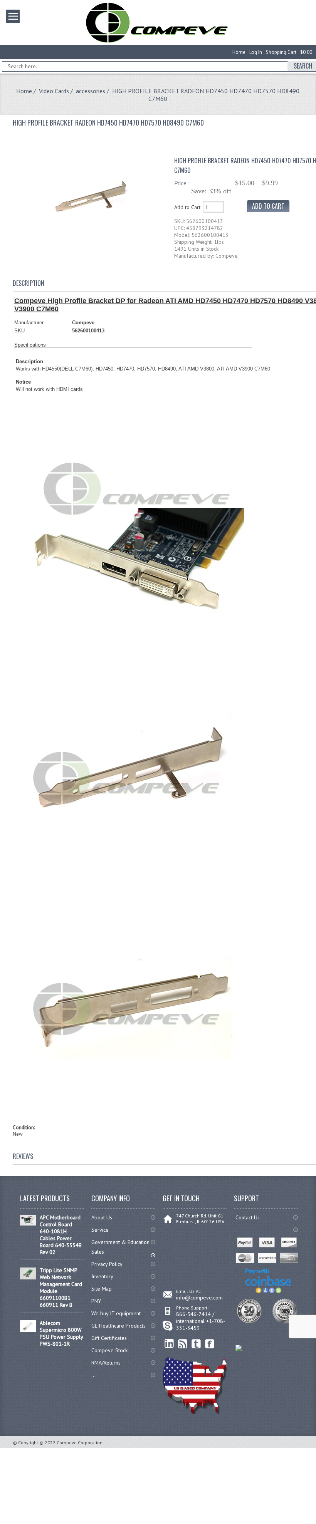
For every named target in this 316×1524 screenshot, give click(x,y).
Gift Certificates (109, 1338)
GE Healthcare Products (118, 1325)
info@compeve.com (199, 1297)
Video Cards (54, 91)
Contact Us (247, 1217)
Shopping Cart (281, 52)
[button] (315, 1523)
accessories (90, 91)
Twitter (196, 1344)
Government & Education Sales (120, 1247)
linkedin (169, 1344)
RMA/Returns (106, 1362)
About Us (101, 1217)
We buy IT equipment (116, 1313)
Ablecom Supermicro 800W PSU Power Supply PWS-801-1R (61, 1333)
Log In (255, 52)
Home (238, 52)
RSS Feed (183, 1344)
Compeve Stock (109, 1350)
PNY (96, 1301)
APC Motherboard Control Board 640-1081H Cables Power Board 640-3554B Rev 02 (61, 1235)
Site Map (101, 1288)
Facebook (210, 1344)
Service (100, 1229)
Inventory (102, 1276)
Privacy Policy (107, 1264)
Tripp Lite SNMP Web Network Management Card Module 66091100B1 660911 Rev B (61, 1287)
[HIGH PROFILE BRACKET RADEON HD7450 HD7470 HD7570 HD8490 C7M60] (89, 242)
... (93, 1374)
